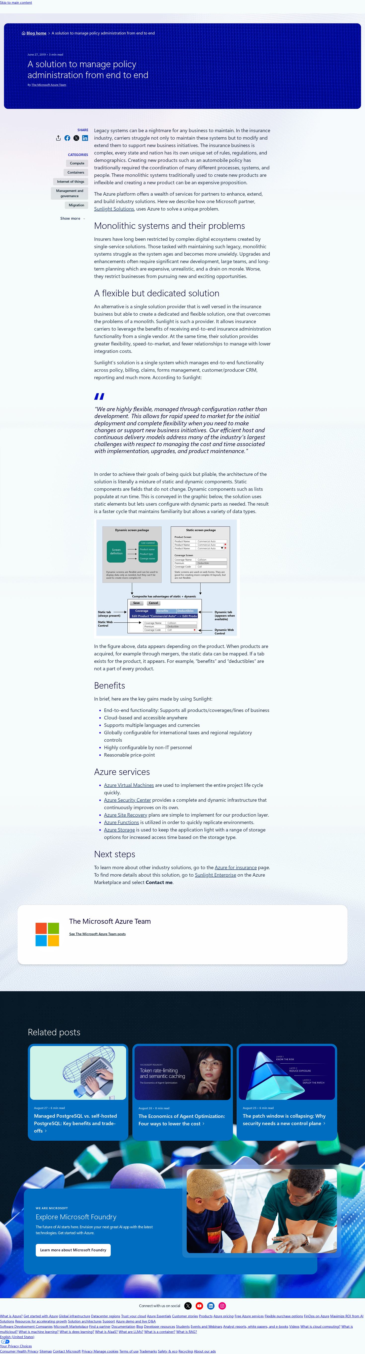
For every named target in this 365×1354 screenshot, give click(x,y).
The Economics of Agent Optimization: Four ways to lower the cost (182, 1120)
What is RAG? (186, 1332)
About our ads (205, 1351)
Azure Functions (121, 822)
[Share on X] (76, 138)
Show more (70, 218)
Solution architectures (85, 1321)
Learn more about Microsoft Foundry (73, 1250)
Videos (294, 1326)
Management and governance (69, 193)
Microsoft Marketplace (71, 1326)
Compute (77, 163)
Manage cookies (106, 1351)
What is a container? (159, 1332)
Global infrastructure (74, 1316)
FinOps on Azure (316, 1316)
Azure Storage (119, 830)
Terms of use (129, 1351)
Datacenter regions (105, 1316)
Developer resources (159, 1326)
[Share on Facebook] (67, 138)
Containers (76, 172)
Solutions (7, 1321)
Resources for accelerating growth (41, 1321)
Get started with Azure (41, 1316)
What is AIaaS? (106, 1332)
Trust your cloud (133, 1316)
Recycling (186, 1351)
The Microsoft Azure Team (49, 85)
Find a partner (99, 1326)
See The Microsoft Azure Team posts (97, 934)
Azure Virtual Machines (129, 785)
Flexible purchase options (284, 1316)
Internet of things (70, 182)
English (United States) (17, 1337)
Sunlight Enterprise (215, 875)
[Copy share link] (58, 138)
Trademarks (148, 1351)
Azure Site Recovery (125, 815)
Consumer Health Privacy (19, 1351)
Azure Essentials (159, 1316)
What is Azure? (11, 1316)
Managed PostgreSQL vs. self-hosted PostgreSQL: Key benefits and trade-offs (75, 1123)
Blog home (36, 33)
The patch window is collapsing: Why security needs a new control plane (284, 1120)
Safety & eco (168, 1351)
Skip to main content (16, 2)
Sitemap (45, 1351)
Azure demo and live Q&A (136, 1321)
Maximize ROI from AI (347, 1316)
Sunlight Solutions (114, 209)
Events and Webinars (206, 1326)
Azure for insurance (236, 867)
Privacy (88, 1351)
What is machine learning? (39, 1332)
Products (206, 1316)
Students (183, 1326)
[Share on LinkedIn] (85, 138)
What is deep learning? (77, 1332)
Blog (139, 1326)
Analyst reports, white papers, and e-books (255, 1326)
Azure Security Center (127, 800)
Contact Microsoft (67, 1351)
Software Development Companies (26, 1326)
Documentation (123, 1326)
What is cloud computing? (320, 1326)
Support (109, 1321)
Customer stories (185, 1316)
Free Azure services (249, 1316)
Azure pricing (224, 1316)
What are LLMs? (131, 1332)
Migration (76, 205)
